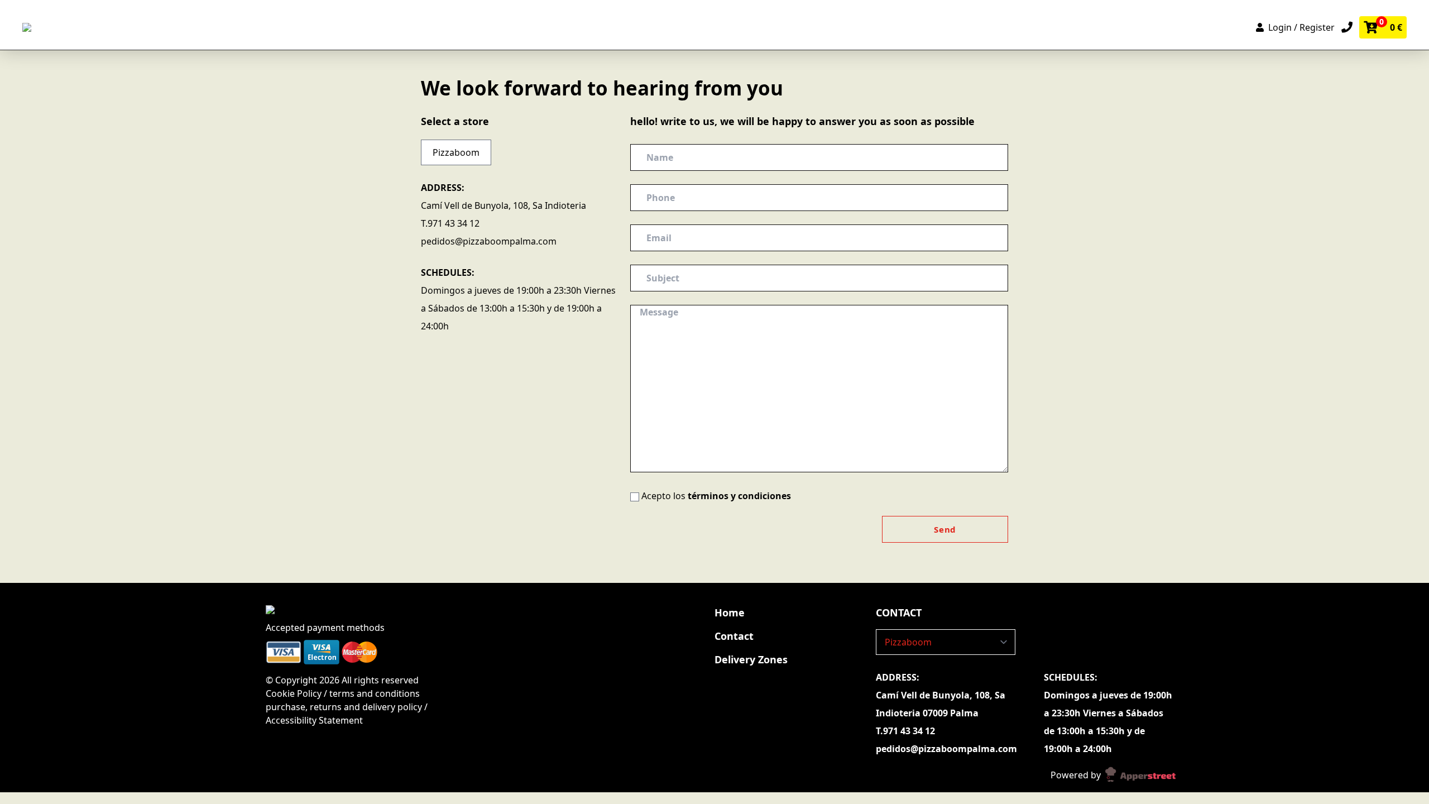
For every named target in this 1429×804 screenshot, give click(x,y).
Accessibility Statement (314, 720)
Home (729, 612)
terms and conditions (374, 693)
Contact (734, 636)
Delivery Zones (751, 659)
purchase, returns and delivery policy (344, 707)
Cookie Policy (295, 693)
